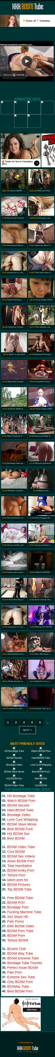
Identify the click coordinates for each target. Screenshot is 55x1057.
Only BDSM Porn (20, 982)
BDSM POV (16, 902)
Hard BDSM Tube (20, 810)
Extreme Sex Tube (21, 977)
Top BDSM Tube (19, 889)
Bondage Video (18, 815)
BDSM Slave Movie (21, 824)
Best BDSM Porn (20, 991)
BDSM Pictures (18, 884)
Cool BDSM (16, 851)
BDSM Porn (16, 935)
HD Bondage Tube (21, 796)
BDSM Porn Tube (20, 931)
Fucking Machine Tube (24, 912)
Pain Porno (15, 921)
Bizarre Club (16, 949)
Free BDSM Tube (20, 898)
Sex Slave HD (17, 916)
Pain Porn (14, 972)
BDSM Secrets (18, 805)
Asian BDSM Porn (20, 861)
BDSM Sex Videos (21, 856)
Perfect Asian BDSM (22, 967)
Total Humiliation (19, 866)
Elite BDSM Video (20, 926)
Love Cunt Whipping (22, 819)
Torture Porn (16, 875)
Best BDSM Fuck (20, 829)
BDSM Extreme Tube (23, 958)
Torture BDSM (17, 940)
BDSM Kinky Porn (20, 870)
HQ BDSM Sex (18, 833)
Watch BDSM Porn (21, 800)
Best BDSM (16, 838)
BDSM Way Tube (20, 953)
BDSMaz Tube (18, 986)
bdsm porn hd (17, 880)
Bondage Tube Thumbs (24, 963)
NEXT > (27, 730)
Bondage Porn (18, 907)
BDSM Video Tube (21, 847)
